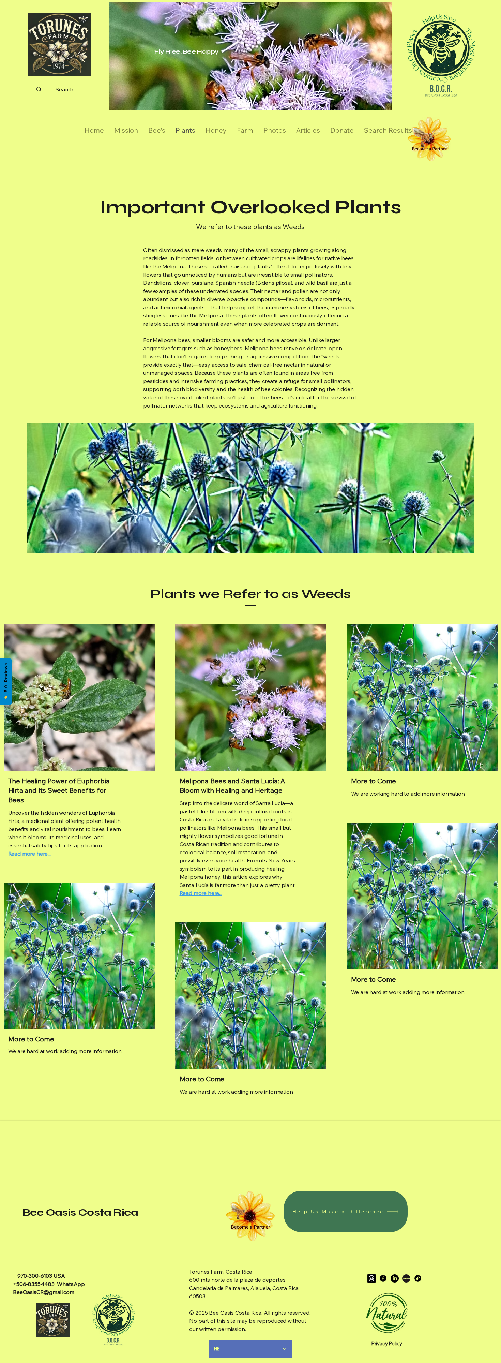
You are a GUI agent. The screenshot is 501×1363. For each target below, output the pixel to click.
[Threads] (371, 1278)
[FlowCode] (406, 1278)
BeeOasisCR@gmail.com (43, 1292)
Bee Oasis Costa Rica (80, 1212)
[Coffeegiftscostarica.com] (418, 1278)
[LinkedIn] (395, 1278)
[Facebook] (383, 1278)
